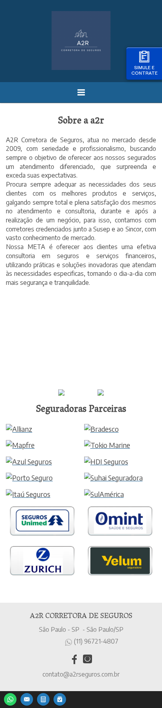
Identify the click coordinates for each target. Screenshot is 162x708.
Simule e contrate (144, 70)
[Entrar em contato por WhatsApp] (10, 698)
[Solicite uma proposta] (43, 698)
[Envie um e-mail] (26, 698)
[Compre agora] (59, 698)
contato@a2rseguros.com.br (81, 674)
